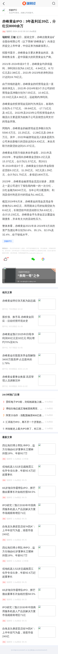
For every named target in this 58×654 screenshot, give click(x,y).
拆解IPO (8, 241)
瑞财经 (9, 31)
